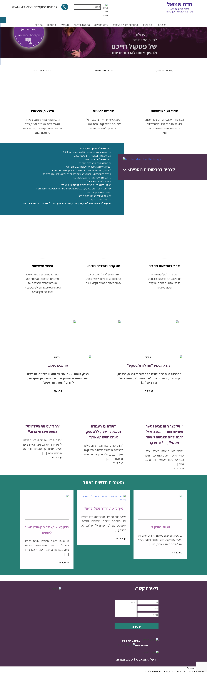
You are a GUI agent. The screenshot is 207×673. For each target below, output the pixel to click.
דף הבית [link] (162, 25)
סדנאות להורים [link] (155, 344)
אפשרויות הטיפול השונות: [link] (125, 25)
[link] (103, 86)
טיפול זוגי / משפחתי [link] (164, 111)
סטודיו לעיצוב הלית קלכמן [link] (152, 671)
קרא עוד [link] (149, 391)
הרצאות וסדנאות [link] (81, 25)
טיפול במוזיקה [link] (101, 25)
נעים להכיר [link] (148, 25)
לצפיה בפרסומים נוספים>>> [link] (149, 169)
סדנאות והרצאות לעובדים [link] (103, 344)
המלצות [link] (39, 25)
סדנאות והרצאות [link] (42, 111)
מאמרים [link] (65, 25)
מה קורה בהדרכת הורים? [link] (103, 265)
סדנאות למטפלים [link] (63, 344)
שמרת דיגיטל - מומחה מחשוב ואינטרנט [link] (184, 671)
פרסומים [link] (51, 25)
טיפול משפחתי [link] (42, 265)
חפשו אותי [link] (141, 645)
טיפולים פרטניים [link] (103, 111)
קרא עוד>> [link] (179, 468)
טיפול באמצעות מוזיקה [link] (164, 265)
